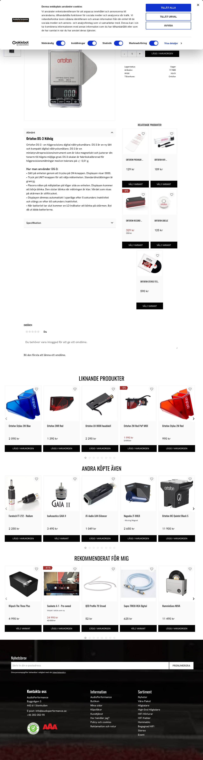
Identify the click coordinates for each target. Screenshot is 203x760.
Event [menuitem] (141, 734)
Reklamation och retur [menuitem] (103, 726)
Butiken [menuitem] (94, 701)
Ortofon (172, 76)
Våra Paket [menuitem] (144, 701)
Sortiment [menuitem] (145, 692)
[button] (143, 134)
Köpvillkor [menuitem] (96, 709)
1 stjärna (26, 331)
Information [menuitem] (98, 692)
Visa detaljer (171, 43)
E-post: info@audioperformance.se (47, 711)
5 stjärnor (38, 331)
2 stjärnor (29, 331)
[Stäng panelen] (198, 5)
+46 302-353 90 (36, 714)
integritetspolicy (59, 672)
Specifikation (33, 223)
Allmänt (30, 132)
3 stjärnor (32, 331)
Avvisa (168, 25)
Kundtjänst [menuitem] (96, 714)
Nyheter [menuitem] (142, 697)
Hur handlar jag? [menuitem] (99, 718)
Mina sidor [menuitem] (96, 705)
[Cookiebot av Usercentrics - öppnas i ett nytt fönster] (20, 43)
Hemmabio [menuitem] (144, 722)
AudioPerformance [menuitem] (101, 697)
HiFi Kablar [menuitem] (144, 718)
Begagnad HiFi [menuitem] (146, 726)
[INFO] (135, 184)
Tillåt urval (168, 16)
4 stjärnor (35, 331)
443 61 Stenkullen (37, 705)
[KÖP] (162, 54)
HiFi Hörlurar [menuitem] (145, 714)
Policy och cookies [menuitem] (100, 722)
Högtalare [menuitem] (143, 705)
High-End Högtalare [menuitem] (149, 709)
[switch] (92, 43)
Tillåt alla (168, 7)
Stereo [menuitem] (142, 730)
